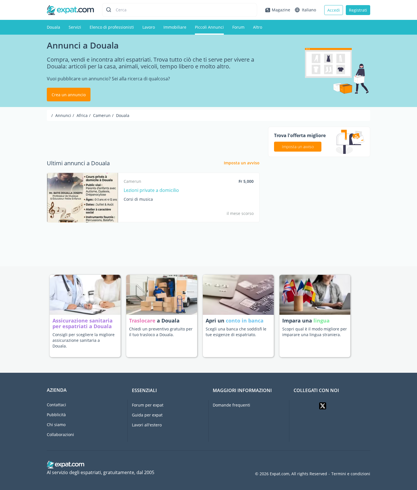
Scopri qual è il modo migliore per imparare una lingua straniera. (314, 331)
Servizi (75, 27)
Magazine (281, 9)
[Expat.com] (70, 9)
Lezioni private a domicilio (151, 190)
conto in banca (245, 320)
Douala (53, 27)
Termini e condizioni (350, 474)
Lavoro (148, 27)
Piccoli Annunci (209, 27)
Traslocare (143, 320)
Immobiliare (174, 27)
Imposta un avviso (242, 163)
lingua (321, 320)
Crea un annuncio (69, 94)
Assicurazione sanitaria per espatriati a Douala (82, 323)
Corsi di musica (138, 199)
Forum (238, 27)
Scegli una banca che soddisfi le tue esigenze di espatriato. (236, 331)
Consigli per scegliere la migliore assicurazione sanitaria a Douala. (83, 340)
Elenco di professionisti (112, 27)
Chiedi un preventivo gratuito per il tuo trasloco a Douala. (161, 331)
